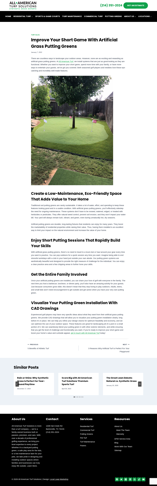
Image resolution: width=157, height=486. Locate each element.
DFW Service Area (122, 439)
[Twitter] (121, 479)
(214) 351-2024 (111, 5)
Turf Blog (35, 35)
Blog (116, 443)
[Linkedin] (130, 479)
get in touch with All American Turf (85, 333)
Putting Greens (113, 16)
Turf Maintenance (72, 16)
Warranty (120, 434)
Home (8, 16)
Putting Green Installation (83, 302)
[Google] (134, 479)
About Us (118, 426)
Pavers (83, 446)
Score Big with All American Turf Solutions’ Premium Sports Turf (77, 381)
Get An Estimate (135, 5)
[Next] (140, 384)
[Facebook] (117, 479)
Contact (79, 27)
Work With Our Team (123, 447)
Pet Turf (83, 438)
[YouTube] (143, 479)
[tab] (74, 397)
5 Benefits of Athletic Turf (38, 347)
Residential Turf (86, 426)
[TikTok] (139, 479)
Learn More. (31, 466)
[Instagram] (126, 479)
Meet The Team (123, 430)
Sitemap (117, 450)
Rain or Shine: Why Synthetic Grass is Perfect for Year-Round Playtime (33, 381)
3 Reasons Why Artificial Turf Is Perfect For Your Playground (108, 348)
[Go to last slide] (17, 384)
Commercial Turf (93, 16)
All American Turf (66, 61)
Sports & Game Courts (47, 16)
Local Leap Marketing (59, 479)
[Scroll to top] (151, 477)
